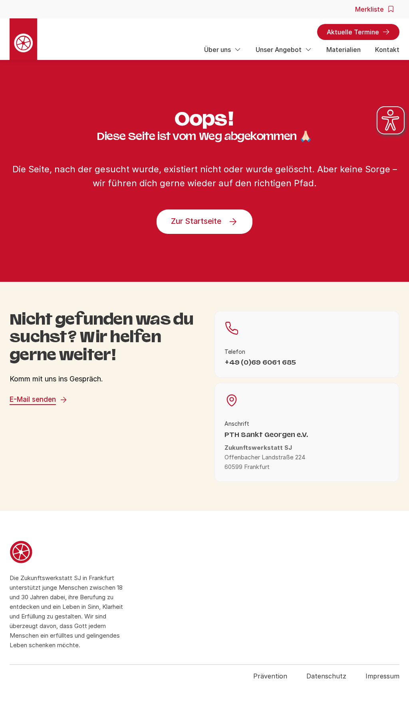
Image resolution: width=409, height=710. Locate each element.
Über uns (217, 50)
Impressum (382, 676)
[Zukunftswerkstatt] (68, 553)
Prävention (270, 676)
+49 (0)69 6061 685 (260, 362)
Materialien (343, 50)
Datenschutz (326, 676)
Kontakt (387, 50)
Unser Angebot (279, 50)
